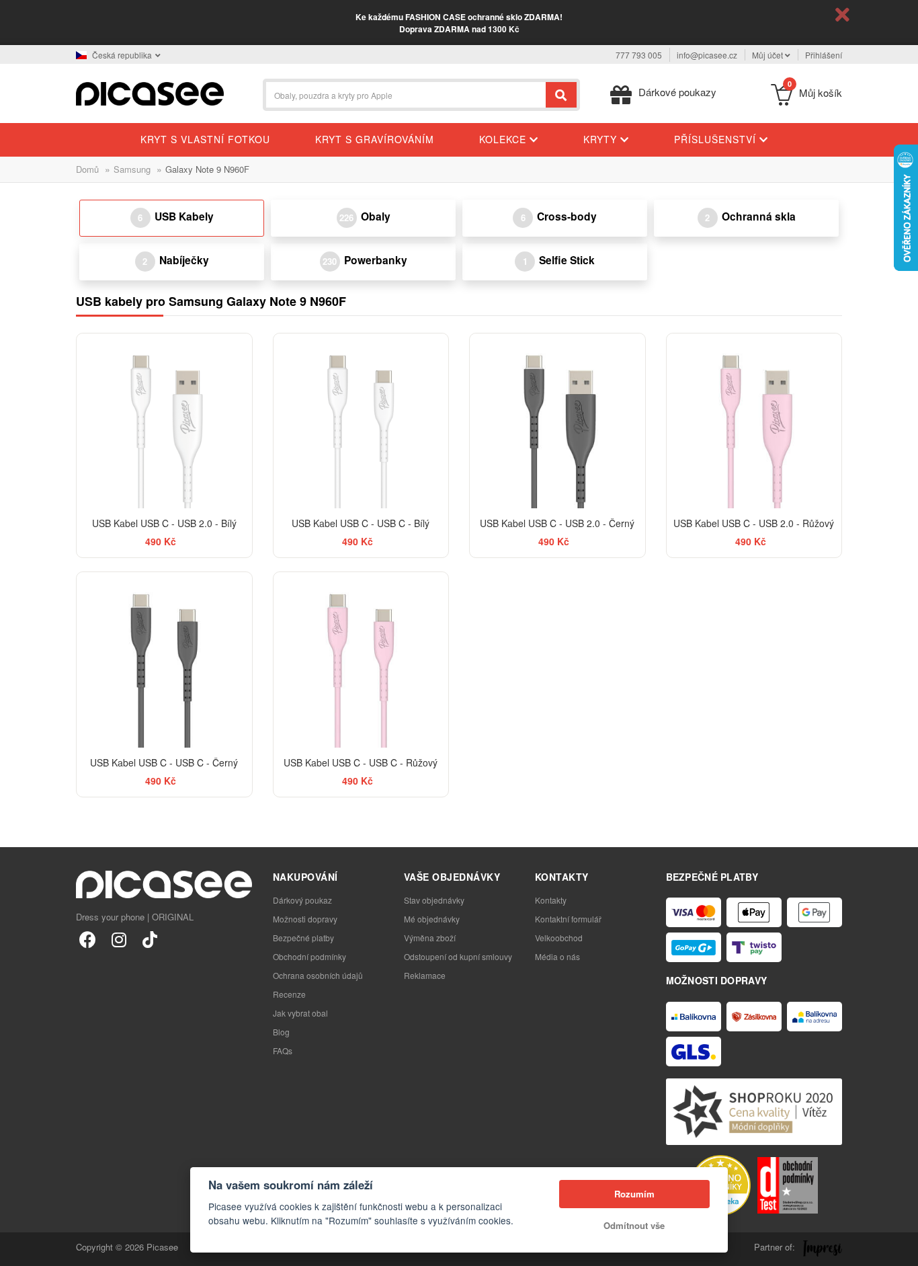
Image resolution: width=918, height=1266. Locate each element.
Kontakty (551, 900)
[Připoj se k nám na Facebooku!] (87, 939)
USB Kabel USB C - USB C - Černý (164, 762)
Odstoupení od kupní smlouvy (458, 956)
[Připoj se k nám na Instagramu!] (118, 939)
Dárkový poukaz (302, 900)
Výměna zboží (430, 937)
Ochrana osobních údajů (318, 975)
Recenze (289, 994)
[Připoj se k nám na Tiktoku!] (149, 939)
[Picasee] (150, 92)
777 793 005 (639, 55)
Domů (87, 169)
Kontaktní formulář (568, 918)
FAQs (282, 1050)
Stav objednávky (434, 900)
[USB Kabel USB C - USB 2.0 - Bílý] (164, 421)
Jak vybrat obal (300, 1013)
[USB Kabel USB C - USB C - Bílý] (361, 421)
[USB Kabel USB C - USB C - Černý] (164, 660)
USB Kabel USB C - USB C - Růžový (360, 762)
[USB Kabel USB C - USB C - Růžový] (361, 660)
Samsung (132, 169)
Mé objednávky (432, 918)
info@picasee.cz (707, 55)
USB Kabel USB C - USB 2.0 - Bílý (164, 523)
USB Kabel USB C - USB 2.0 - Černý (557, 523)
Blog (281, 1031)
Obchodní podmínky (309, 956)
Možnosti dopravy (305, 918)
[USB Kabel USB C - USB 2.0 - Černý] (557, 421)
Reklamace (425, 975)
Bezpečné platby (303, 937)
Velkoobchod (559, 937)
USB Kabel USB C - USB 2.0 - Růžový (753, 523)
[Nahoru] (17, 1248)
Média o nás (557, 956)
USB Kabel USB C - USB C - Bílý (360, 523)
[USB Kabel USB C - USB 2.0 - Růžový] (754, 421)
